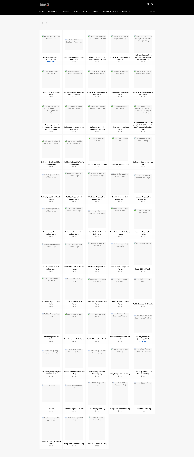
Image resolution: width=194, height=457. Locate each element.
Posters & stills (110, 12)
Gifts (95, 12)
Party (85, 12)
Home (41, 12)
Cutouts (64, 12)
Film (75, 12)
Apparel (125, 12)
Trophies (52, 12)
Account (152, 11)
